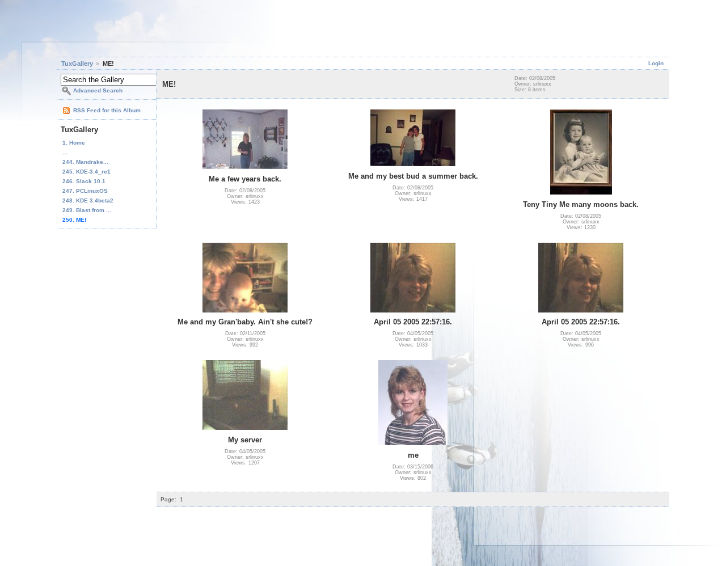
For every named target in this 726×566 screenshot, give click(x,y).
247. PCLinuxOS (85, 191)
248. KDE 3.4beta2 (87, 200)
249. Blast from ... (86, 210)
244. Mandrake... (85, 162)
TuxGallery (77, 63)
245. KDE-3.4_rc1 (86, 171)
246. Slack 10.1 (83, 181)
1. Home (73, 143)
